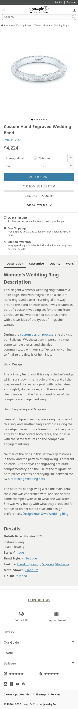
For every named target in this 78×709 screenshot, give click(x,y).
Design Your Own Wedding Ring (46, 514)
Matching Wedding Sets (28, 479)
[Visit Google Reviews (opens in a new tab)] (21, 673)
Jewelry (9, 632)
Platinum (31, 570)
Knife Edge (29, 558)
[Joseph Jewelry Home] (2, 25)
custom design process (36, 334)
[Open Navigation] (3, 10)
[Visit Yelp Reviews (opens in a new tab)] (56, 673)
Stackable (62, 564)
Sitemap (41, 694)
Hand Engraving (28, 564)
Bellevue (10, 663)
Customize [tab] (36, 263)
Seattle (9, 653)
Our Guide (11, 642)
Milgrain (48, 564)
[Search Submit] (73, 17)
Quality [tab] (55, 263)
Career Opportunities (17, 694)
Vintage (18, 552)
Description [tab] (15, 263)
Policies (55, 694)
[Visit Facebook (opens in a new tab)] (12, 684)
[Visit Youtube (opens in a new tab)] (18, 684)
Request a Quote (39, 196)
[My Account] (74, 10)
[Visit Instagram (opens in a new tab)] (6, 684)
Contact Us (39, 599)
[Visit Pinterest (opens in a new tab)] (24, 684)
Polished (21, 576)
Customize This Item (39, 186)
